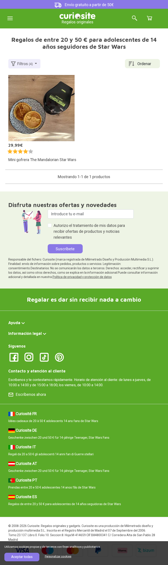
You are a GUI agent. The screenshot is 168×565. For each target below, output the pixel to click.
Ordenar (144, 63)
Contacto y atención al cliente (36, 371)
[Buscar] (134, 18)
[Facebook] (14, 357)
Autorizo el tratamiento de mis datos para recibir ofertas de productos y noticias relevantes (89, 231)
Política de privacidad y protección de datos (82, 277)
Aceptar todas (22, 557)
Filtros (25, 63)
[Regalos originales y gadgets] (77, 15)
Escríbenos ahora (31, 394)
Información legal (25, 333)
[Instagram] (29, 357)
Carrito (149, 18)
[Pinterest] (59, 357)
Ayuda (14, 322)
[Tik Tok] (44, 357)
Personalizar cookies (58, 556)
